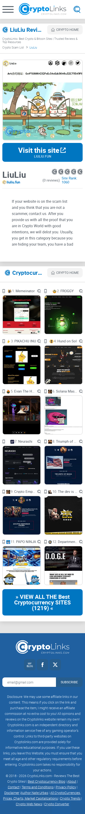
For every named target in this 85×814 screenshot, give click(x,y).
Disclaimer (11, 792)
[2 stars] (61, 172)
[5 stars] (80, 172)
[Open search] (77, 9)
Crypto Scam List (13, 47)
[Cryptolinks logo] (42, 9)
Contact (14, 787)
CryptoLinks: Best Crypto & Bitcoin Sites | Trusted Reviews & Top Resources (39, 40)
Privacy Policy (66, 787)
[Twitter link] (55, 664)
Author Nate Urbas (34, 792)
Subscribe (69, 682)
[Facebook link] (42, 664)
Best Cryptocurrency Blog (46, 781)
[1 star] (55, 172)
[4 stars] (74, 172)
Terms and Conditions (38, 787)
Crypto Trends (70, 798)
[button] (8, 9)
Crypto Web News (29, 804)
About (71, 781)
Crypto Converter (56, 804)
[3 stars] (67, 172)
